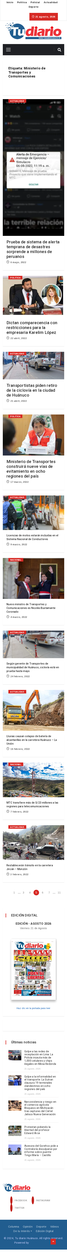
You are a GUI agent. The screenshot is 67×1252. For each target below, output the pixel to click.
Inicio (10, 2)
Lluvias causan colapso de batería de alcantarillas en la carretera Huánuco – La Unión (32, 740)
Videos (54, 1226)
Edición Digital (45, 1231)
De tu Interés (21, 1231)
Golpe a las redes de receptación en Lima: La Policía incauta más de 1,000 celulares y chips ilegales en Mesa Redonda (40, 1058)
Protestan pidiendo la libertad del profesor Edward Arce (37, 1130)
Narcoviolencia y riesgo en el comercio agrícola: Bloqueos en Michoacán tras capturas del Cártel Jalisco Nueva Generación (40, 1108)
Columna (13, 1226)
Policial (35, 2)
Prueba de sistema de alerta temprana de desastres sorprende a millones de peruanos (33, 249)
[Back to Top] (53, 1242)
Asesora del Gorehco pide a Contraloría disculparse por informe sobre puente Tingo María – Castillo (41, 1150)
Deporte (34, 7)
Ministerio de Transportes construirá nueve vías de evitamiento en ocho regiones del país (31, 469)
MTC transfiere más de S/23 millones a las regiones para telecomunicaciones (32, 804)
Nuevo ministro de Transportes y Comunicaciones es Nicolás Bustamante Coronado (31, 608)
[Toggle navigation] (7, 49)
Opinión (28, 1226)
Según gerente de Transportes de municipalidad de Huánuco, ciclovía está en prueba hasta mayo (33, 667)
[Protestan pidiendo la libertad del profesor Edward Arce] (14, 1131)
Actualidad (51, 2)
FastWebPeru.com (41, 1242)
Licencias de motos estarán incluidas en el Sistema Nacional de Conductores (32, 537)
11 (59, 892)
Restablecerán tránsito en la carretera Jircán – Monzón (30, 867)
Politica (22, 2)
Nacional (15, 560)
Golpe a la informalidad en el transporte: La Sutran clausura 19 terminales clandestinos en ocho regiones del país (40, 1083)
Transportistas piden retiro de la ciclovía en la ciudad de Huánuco (32, 390)
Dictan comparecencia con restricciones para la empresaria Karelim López (32, 328)
